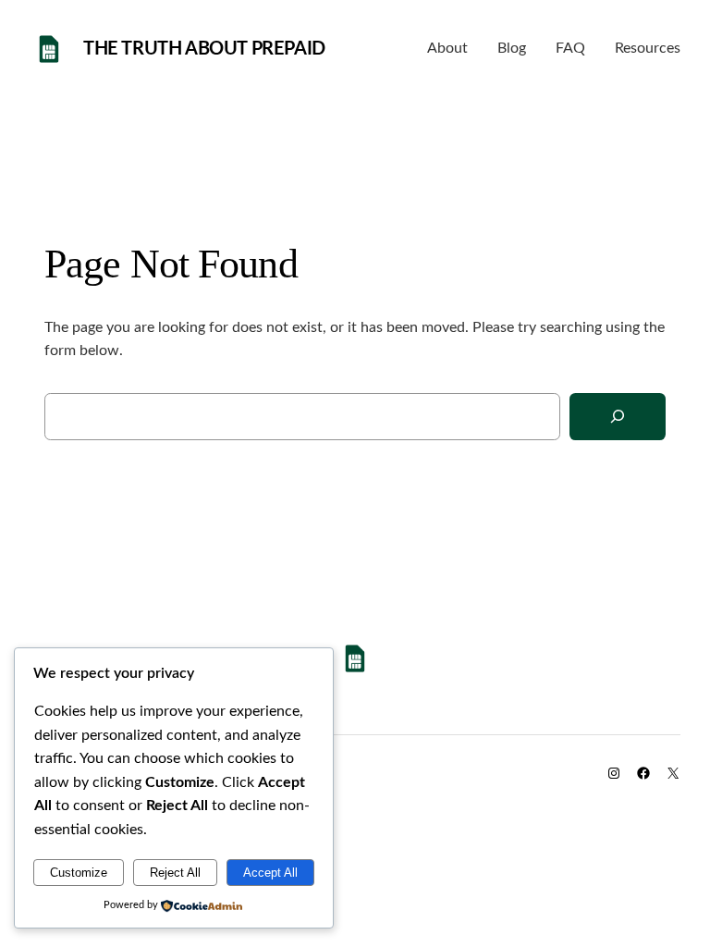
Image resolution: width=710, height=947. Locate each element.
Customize (78, 872)
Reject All (175, 872)
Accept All (270, 872)
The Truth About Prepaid (204, 49)
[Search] (617, 416)
